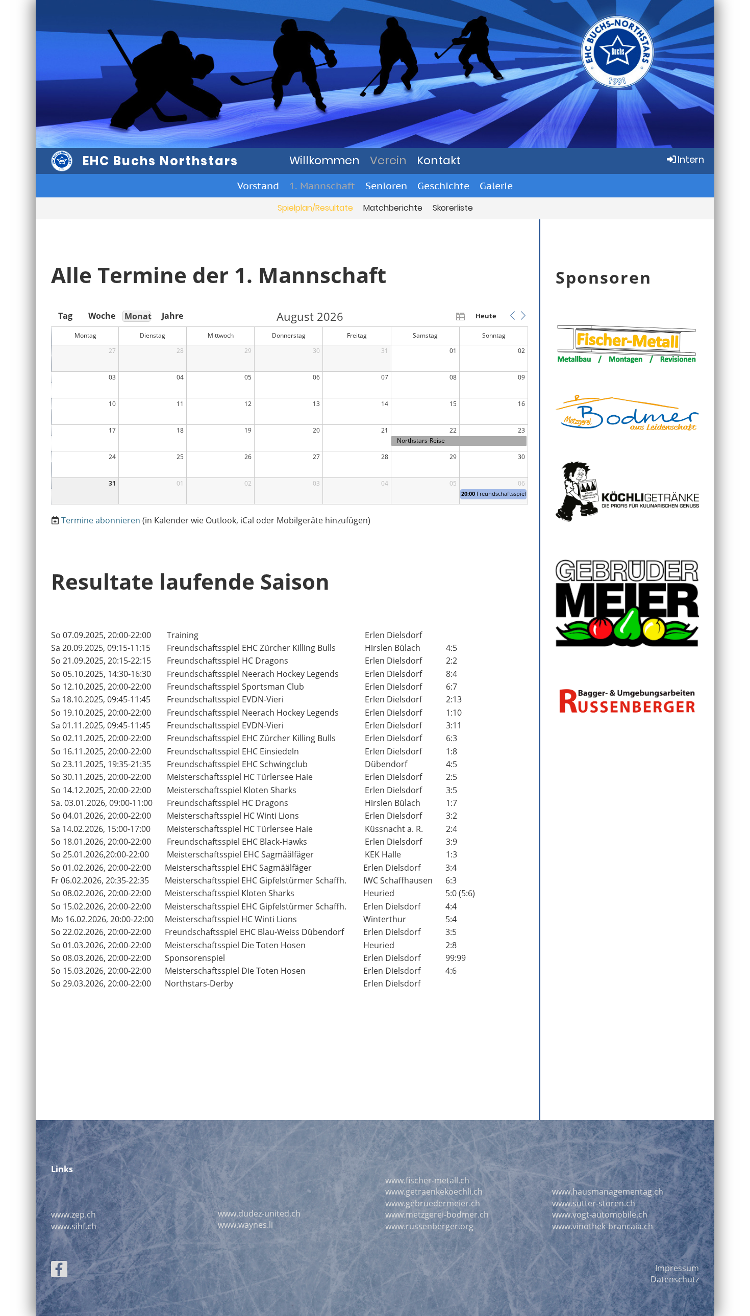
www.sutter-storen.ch (593, 1203)
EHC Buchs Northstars (160, 161)
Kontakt (439, 160)
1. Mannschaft (322, 186)
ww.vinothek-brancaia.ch (605, 1226)
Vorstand (258, 186)
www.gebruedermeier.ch (432, 1203)
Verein (388, 160)
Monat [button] (137, 316)
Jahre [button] (172, 316)
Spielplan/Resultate (315, 208)
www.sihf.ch (73, 1226)
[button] (512, 316)
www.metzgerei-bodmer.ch (437, 1214)
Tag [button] (65, 316)
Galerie (496, 186)
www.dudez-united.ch (259, 1213)
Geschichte (443, 186)
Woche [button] (101, 316)
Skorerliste (453, 208)
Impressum (677, 1268)
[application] (289, 407)
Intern (691, 159)
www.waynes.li (245, 1224)
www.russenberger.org (429, 1226)
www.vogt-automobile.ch (599, 1214)
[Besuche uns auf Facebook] (59, 1271)
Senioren (386, 186)
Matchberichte (392, 208)
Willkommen (324, 160)
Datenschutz (675, 1279)
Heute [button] (486, 315)
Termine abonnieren (100, 520)
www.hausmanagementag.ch (607, 1191)
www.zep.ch (73, 1214)
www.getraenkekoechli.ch (434, 1191)
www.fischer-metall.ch (427, 1180)
